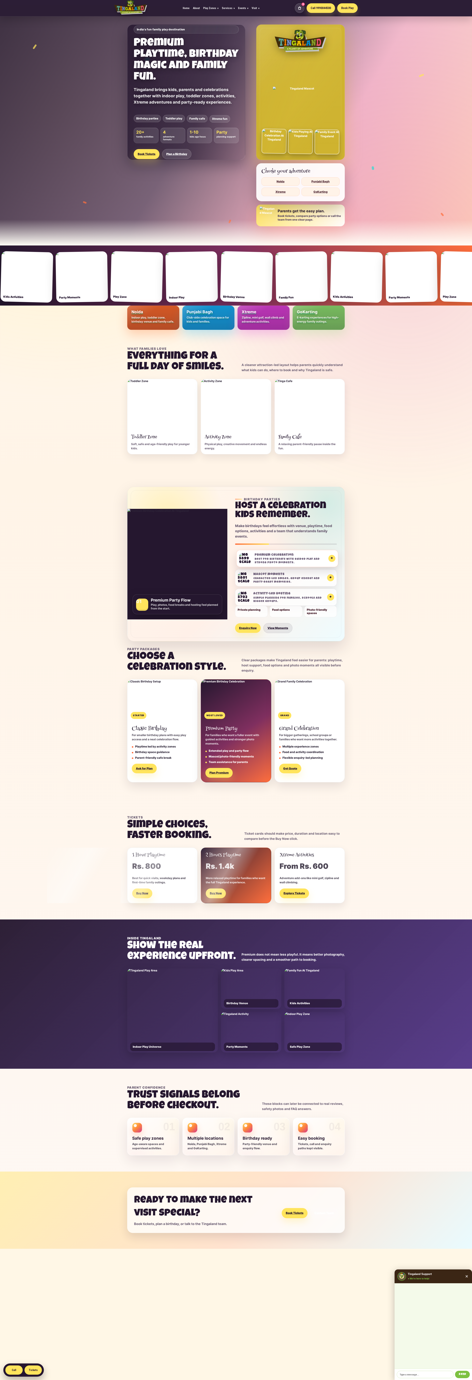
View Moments (278, 628)
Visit (255, 8)
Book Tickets (146, 154)
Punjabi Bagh (320, 181)
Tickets (33, 1370)
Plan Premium (219, 772)
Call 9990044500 (321, 8)
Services (228, 8)
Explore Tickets (294, 893)
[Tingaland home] (130, 8)
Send (462, 1374)
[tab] (286, 558)
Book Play (347, 8)
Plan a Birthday (176, 154)
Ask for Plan (144, 768)
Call (14, 1370)
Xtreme (280, 192)
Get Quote (290, 768)
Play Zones (210, 8)
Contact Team (324, 1213)
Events (243, 8)
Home (186, 8)
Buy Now (142, 893)
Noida (280, 181)
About (196, 8)
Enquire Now (248, 628)
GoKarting (320, 192)
